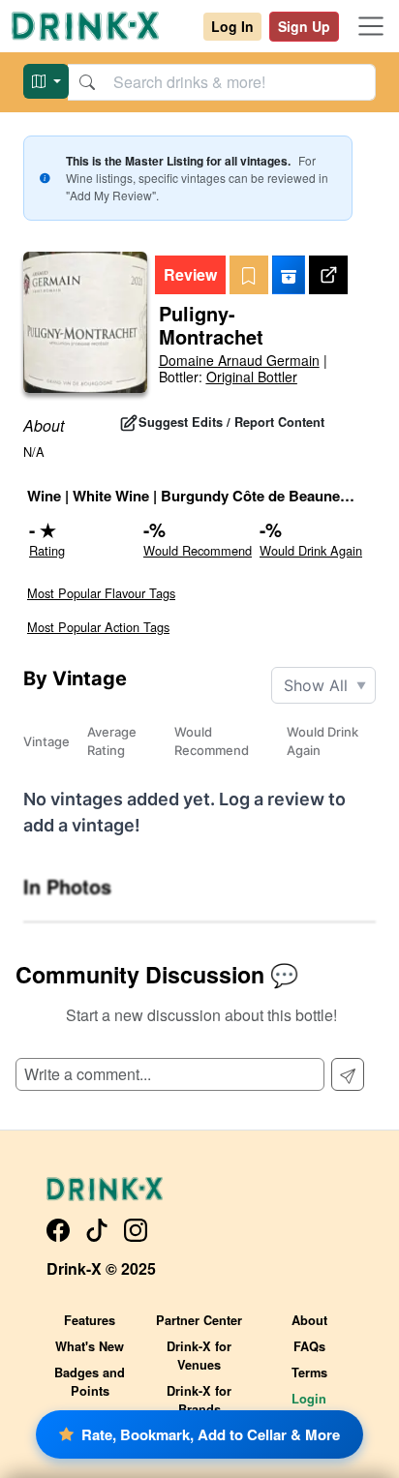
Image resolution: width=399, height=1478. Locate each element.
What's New (89, 1346)
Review (190, 274)
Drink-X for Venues (199, 1355)
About (309, 1320)
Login (309, 1398)
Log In (232, 26)
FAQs (309, 1346)
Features (89, 1320)
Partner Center (199, 1320)
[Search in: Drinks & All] (46, 81)
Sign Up (304, 26)
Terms (309, 1372)
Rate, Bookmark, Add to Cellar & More (210, 1434)
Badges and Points (89, 1382)
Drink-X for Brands (199, 1400)
